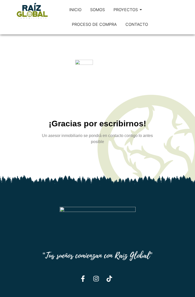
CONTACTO (136, 24)
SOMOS (97, 9)
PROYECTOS (125, 9)
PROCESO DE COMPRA (94, 24)
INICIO (75, 9)
